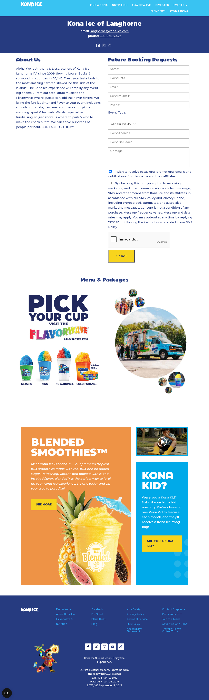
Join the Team (171, 619)
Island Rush (98, 619)
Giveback (162, 5)
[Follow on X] (96, 646)
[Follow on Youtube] (112, 646)
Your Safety (134, 609)
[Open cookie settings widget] (7, 693)
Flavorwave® (64, 619)
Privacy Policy (135, 614)
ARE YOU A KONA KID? (160, 543)
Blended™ (158, 11)
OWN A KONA (179, 11)
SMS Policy (133, 623)
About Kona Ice (65, 614)
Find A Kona (99, 5)
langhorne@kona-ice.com (109, 31)
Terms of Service (137, 619)
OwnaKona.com (172, 614)
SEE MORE (44, 504)
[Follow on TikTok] (121, 646)
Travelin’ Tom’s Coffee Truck (171, 630)
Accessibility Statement (134, 630)
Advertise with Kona (174, 623)
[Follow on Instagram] (104, 646)
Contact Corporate (173, 609)
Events (178, 5)
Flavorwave (141, 5)
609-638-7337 (110, 36)
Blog (94, 623)
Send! (121, 256)
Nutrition (120, 5)
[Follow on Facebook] (88, 646)
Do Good (97, 614)
